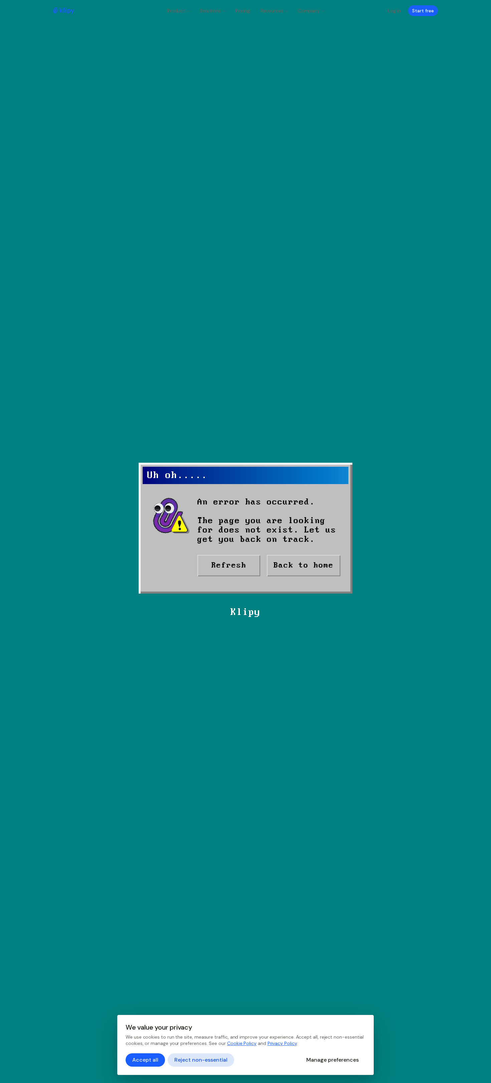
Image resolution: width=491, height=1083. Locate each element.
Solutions (210, 11)
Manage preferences (332, 1059)
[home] (63, 10)
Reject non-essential (200, 1059)
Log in (394, 11)
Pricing (242, 11)
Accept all (145, 1059)
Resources (272, 11)
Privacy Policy (282, 1043)
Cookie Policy (242, 1043)
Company (309, 11)
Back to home (304, 565)
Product (176, 11)
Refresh (229, 565)
